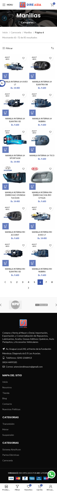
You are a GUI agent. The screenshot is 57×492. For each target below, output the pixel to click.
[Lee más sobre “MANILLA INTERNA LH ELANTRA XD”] (5, 113)
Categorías (27, 22)
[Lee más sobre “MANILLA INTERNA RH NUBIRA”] (32, 263)
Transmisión (8, 423)
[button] (5, 186)
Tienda (5, 393)
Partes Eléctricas (10, 455)
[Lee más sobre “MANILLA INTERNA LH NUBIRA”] (32, 113)
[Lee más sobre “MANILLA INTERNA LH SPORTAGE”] (5, 150)
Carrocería (16, 32)
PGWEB (45, 473)
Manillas (28, 32)
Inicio (5, 32)
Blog (4, 398)
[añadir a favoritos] (23, 58)
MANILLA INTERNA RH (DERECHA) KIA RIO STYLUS (42, 195)
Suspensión (8, 435)
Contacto (7, 404)
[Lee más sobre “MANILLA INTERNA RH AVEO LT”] (32, 226)
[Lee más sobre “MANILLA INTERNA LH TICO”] (32, 150)
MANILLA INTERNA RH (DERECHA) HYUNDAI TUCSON (15, 195)
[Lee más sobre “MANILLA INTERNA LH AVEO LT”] (5, 76)
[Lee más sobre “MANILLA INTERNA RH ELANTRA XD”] (5, 263)
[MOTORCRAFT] (41, 305)
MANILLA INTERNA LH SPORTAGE (15, 157)
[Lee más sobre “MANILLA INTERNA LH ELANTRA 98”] (32, 76)
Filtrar (9, 48)
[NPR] (15, 305)
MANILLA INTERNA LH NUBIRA (42, 120)
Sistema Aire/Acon (11, 449)
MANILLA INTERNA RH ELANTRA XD (15, 270)
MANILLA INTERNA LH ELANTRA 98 (42, 83)
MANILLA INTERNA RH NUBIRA (42, 270)
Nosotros (7, 387)
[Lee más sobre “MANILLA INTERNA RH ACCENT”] (5, 226)
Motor (5, 429)
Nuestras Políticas (11, 409)
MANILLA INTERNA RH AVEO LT (42, 233)
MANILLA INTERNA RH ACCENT (15, 233)
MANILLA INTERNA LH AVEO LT (15, 83)
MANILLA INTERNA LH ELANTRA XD (15, 120)
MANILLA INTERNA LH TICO (42, 155)
